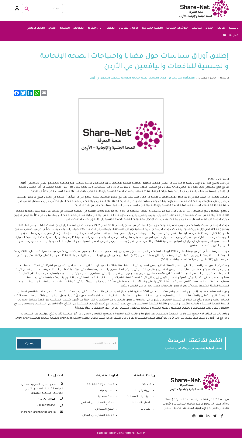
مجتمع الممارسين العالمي (97, 403)
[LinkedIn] (208, 415)
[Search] (26, 8)
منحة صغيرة (106, 396)
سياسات (197, 28)
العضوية (65, 28)
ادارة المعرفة (95, 28)
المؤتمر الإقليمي (35, 28)
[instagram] (194, 415)
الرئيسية (234, 28)
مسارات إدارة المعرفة (100, 384)
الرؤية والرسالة (142, 390)
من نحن (221, 28)
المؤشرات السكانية (177, 28)
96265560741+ (46, 399)
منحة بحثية (107, 390)
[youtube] (201, 415)
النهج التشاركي (104, 409)
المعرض (110, 28)
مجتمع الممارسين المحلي (98, 415)
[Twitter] (215, 415)
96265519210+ (46, 406)
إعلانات (52, 28)
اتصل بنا (234, 35)
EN (224, 35)
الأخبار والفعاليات (140, 403)
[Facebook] (222, 415)
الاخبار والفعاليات (128, 28)
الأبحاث (209, 28)
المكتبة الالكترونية (152, 28)
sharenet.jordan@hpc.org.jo (38, 412)
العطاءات (78, 28)
